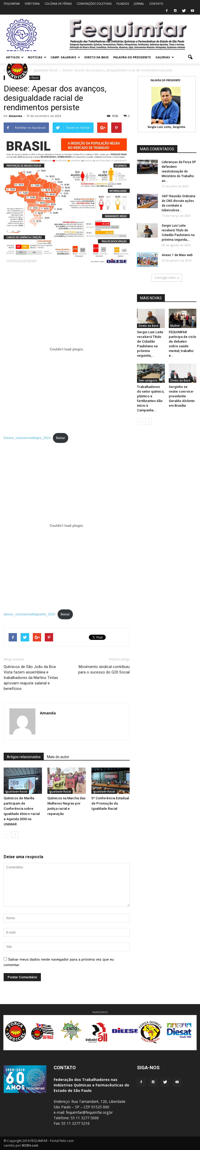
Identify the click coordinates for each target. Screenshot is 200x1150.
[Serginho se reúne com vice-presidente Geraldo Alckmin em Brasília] (183, 373)
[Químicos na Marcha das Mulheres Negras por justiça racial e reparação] (66, 781)
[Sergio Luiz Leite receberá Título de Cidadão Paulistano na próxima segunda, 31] (147, 230)
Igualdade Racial (16, 791)
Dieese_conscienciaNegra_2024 (27, 438)
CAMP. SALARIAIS (63, 57)
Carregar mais (165, 277)
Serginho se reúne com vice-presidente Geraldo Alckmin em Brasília (182, 396)
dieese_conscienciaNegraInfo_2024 (29, 614)
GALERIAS (162, 57)
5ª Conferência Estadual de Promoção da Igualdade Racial (110, 803)
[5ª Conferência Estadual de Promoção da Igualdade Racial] (110, 781)
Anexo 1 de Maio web (177, 255)
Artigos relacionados (24, 757)
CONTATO (156, 3)
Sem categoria (148, 380)
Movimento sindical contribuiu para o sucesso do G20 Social (104, 669)
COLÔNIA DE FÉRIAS (58, 3)
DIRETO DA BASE (96, 57)
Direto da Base (148, 325)
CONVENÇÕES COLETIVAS (94, 3)
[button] (190, 57)
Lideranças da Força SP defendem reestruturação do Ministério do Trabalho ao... (179, 171)
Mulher (175, 325)
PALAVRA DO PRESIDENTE (132, 57)
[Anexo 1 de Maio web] (147, 260)
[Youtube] (192, 11)
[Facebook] (167, 11)
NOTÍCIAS (35, 57)
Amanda (15, 116)
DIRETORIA (32, 3)
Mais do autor (58, 757)
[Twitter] (184, 11)
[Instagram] (175, 11)
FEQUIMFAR (12, 3)
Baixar (60, 438)
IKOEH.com (30, 1145)
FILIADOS (122, 3)
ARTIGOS (13, 57)
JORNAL (139, 3)
